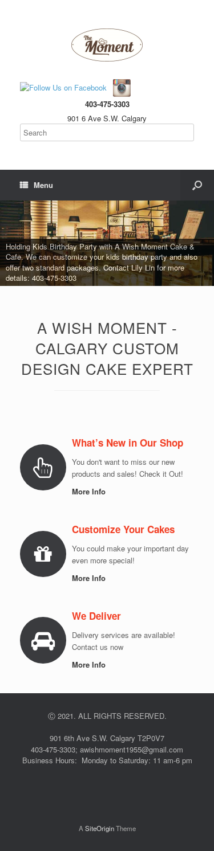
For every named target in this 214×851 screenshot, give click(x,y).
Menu (43, 184)
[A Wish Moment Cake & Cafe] (107, 45)
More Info (90, 491)
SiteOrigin (99, 828)
